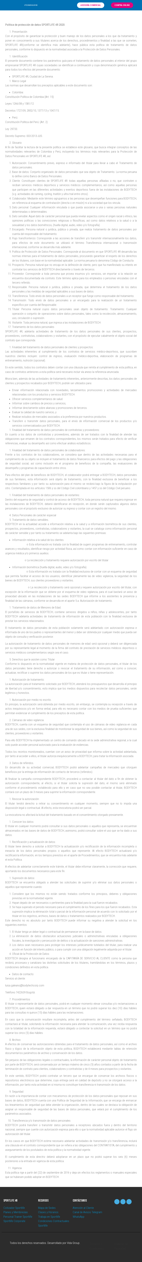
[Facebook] (59, 5)
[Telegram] (68, 5)
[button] (47, 5)
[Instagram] (64, 5)
